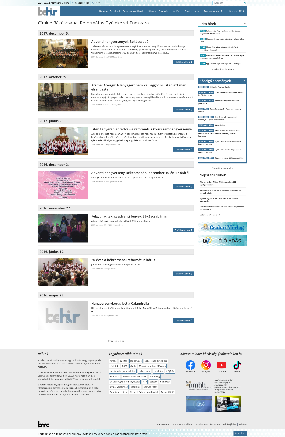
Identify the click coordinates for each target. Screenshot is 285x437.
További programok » (222, 168)
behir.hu (112, 268)
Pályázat (243, 424)
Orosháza (158, 371)
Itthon (151, 11)
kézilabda (114, 376)
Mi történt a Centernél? (210, 215)
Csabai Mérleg (82, 2)
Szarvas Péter (150, 386)
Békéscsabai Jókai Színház (123, 371)
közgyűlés (135, 386)
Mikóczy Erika (116, 57)
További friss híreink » (223, 69)
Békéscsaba (144, 371)
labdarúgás (136, 360)
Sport (188, 11)
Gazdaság (164, 11)
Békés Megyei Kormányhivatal (125, 381)
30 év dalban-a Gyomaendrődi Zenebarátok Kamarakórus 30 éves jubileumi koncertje (219, 133)
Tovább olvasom (183, 61)
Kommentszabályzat (183, 424)
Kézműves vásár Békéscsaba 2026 (229, 158)
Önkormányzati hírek (133, 11)
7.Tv (145, 381)
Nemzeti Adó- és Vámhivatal (144, 392)
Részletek (141, 434)
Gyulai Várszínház (119, 386)
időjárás (170, 371)
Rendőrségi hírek (118, 392)
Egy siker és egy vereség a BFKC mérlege (223, 63)
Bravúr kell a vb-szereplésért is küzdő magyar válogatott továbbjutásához (222, 56)
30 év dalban (220, 125)
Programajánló (211, 11)
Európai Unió (167, 392)
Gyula (133, 366)
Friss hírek (115, 11)
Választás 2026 (236, 11)
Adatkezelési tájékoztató (208, 424)
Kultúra (177, 11)
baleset (153, 381)
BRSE (124, 366)
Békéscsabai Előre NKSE (134, 376)
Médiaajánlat (229, 424)
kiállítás (123, 360)
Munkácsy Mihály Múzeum (152, 366)
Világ (197, 11)
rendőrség (154, 376)
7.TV (97, 2)
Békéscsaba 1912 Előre (156, 360)
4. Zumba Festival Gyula (220, 87)
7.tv (223, 11)
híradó (113, 360)
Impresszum (163, 424)
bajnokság (165, 381)
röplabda (114, 366)
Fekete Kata (113, 315)
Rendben (240, 433)
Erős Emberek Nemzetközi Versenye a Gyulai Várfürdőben (217, 118)
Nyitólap (103, 11)
